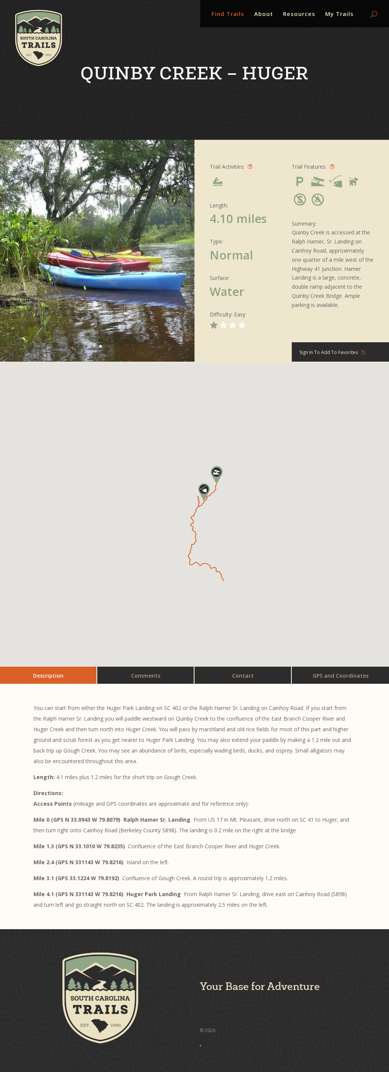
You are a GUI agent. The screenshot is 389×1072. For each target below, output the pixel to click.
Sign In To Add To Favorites (328, 352)
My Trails (339, 14)
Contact (243, 675)
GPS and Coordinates (340, 675)
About (263, 14)
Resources (299, 14)
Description (48, 675)
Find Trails (228, 14)
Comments (145, 675)
